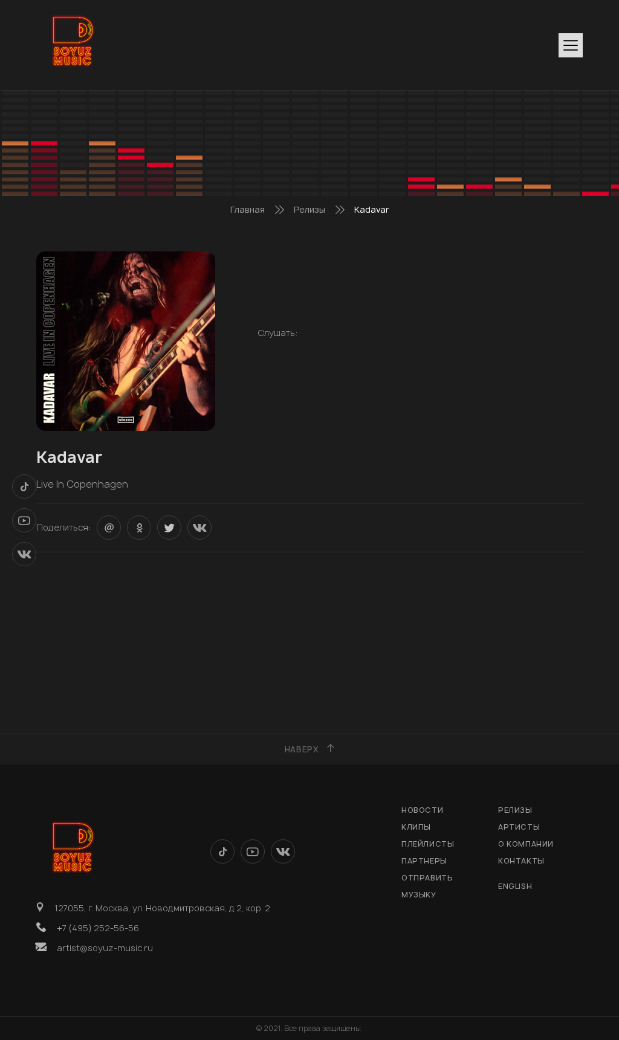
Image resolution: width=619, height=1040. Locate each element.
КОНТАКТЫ (521, 861)
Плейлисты (427, 844)
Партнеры (424, 861)
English (515, 886)
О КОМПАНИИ (526, 844)
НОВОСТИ (422, 810)
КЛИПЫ (416, 827)
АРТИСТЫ (519, 827)
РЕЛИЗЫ (515, 810)
